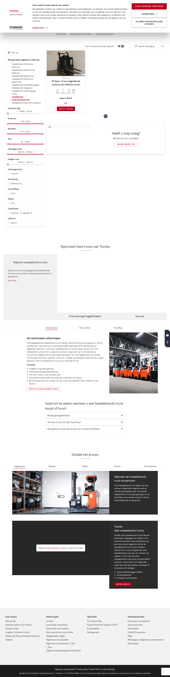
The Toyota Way (94, 620)
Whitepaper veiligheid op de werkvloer (146, 639)
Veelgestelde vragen (55, 635)
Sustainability (93, 628)
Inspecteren (19, 466)
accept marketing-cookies (55, 548)
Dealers (8, 639)
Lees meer (12, 280)
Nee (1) (14, 222)
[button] (119, 46)
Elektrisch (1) (16, 183)
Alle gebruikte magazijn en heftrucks (24, 59)
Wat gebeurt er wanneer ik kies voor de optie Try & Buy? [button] (73, 428)
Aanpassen (147, 14)
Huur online (84, 327)
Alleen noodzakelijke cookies (149, 22)
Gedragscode (93, 632)
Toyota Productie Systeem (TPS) (102, 624)
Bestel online (66, 109)
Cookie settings (108, 669)
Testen (85, 466)
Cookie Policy (94, 669)
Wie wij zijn (10, 620)
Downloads (133, 643)
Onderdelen (133, 628)
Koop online (51, 327)
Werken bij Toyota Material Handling (22, 635)
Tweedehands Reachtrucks (23, 76)
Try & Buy (118, 327)
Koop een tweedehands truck (44, 389)
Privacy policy (82, 669)
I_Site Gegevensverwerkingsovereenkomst (63, 649)
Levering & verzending (56, 624)
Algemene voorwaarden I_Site (60, 643)
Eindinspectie (150, 466)
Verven (117, 466)
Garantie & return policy (57, 628)
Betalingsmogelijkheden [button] (58, 415)
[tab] (85, 415)
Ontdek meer (122, 584)
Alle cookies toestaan (149, 6)
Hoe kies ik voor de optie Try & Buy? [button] (64, 422)
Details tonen (38, 28)
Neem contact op (126, 144)
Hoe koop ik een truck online (59, 632)
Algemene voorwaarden (57, 639)
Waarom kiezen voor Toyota (18, 624)
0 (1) (13, 203)
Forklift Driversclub (136, 632)
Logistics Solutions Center (17, 632)
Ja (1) (13, 193)
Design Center (12, 628)
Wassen (52, 466)
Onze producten (135, 624)
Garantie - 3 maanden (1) (21, 213)
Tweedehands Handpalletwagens (25, 84)
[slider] (8, 113)
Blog (130, 635)
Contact (50, 620)
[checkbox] (25, 173)
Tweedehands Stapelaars (22, 87)
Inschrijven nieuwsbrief (138, 620)
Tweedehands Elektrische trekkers (26, 102)
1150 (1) (14, 173)
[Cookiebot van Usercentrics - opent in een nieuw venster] (16, 28)
